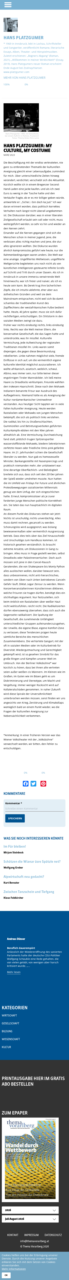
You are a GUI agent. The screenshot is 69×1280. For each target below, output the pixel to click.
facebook (12, 1097)
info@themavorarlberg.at (34, 1241)
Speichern (15, 818)
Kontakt (12, 1235)
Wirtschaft (9, 1015)
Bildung (7, 1031)
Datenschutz (53, 1235)
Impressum (31, 1235)
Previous (5, 964)
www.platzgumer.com (16, 72)
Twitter (20, 1097)
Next (63, 964)
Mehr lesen (14, 972)
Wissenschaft (11, 1039)
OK (6, 1275)
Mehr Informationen (14, 1269)
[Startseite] (56, 4)
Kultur (6, 1047)
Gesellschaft (10, 1023)
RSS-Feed (5, 1100)
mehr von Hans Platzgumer (24, 78)
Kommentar (13, 803)
